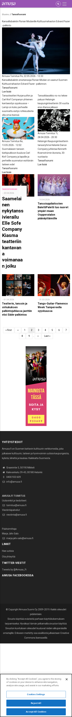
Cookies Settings (36, 694)
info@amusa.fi (14, 481)
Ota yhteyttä (8, 556)
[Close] (66, 679)
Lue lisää (6, 91)
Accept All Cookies (36, 711)
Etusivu (5, 14)
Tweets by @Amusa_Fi (14, 569)
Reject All (36, 703)
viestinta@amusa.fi (16, 514)
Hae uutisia (8, 551)
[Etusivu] (8, 3)
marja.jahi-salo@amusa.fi (19, 538)
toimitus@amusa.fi (16, 505)
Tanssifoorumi (9, 87)
